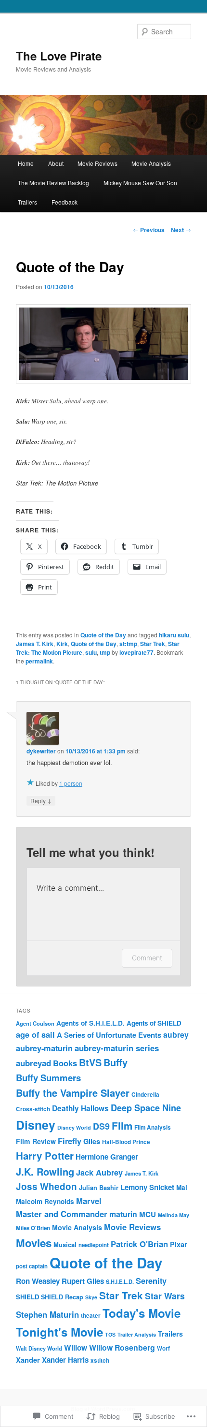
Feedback (65, 202)
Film (122, 1125)
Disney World (74, 1127)
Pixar (178, 1244)
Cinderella (145, 1094)
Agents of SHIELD (154, 1023)
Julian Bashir (98, 1187)
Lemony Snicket (147, 1187)
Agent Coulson (35, 1023)
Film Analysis (152, 1127)
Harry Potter (45, 1155)
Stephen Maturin (47, 1314)
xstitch (100, 1360)
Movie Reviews (97, 163)
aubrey (176, 1034)
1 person (70, 783)
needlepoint (93, 1245)
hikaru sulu (174, 635)
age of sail (35, 1034)
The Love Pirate (59, 55)
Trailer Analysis (136, 1334)
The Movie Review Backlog (53, 182)
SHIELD (27, 1296)
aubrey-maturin (44, 1048)
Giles (91, 1141)
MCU (147, 1214)
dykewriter (41, 751)
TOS (110, 1334)
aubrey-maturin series (117, 1048)
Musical (65, 1244)
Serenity (151, 1280)
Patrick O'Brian (139, 1244)
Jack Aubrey (99, 1172)
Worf (163, 1348)
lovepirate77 (136, 652)
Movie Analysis (151, 163)
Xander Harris (65, 1359)
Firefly (69, 1141)
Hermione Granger (107, 1156)
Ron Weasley (38, 1281)
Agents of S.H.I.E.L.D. (90, 1023)
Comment (147, 958)
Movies (34, 1242)
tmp (105, 652)
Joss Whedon (46, 1186)
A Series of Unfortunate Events (109, 1035)
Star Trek (152, 643)
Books (65, 1063)
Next (181, 229)
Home (26, 163)
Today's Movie (142, 1313)
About (56, 163)
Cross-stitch (33, 1109)
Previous (149, 229)
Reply (41, 800)
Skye (91, 1297)
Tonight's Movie (59, 1332)
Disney (35, 1124)
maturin (123, 1214)
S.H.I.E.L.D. (120, 1281)
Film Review (36, 1141)
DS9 (101, 1126)
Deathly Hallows (80, 1108)
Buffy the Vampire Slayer (72, 1093)
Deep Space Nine (146, 1108)
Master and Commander (61, 1214)
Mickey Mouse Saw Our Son (140, 182)
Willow (75, 1347)
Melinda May (173, 1215)
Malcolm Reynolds (45, 1201)
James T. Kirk (34, 643)
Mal (181, 1187)
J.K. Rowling (45, 1171)
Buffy (116, 1062)
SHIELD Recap (62, 1297)
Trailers (27, 202)
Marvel (89, 1200)
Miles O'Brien (33, 1228)
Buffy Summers (48, 1077)
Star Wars (165, 1296)
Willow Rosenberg (122, 1347)
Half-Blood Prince (126, 1142)
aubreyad (33, 1063)
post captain (32, 1266)
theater (91, 1315)
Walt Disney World (39, 1348)
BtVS (90, 1062)
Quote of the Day (103, 635)
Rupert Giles (83, 1281)
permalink (39, 661)
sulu (91, 652)
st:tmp (128, 643)
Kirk (62, 643)
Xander (28, 1359)
